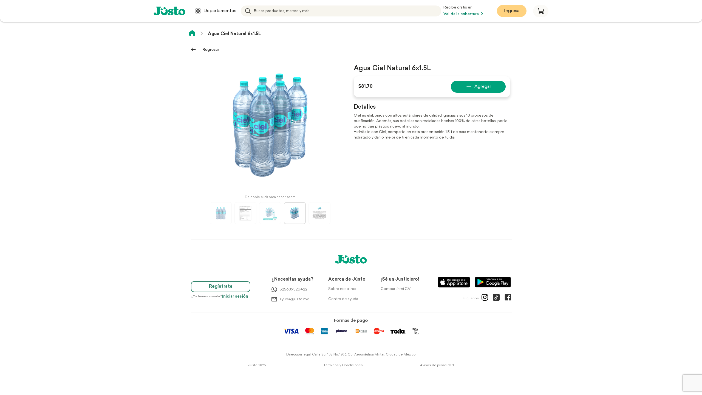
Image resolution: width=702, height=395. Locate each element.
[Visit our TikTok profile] (496, 298)
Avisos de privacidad (437, 365)
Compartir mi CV (396, 289)
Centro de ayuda (343, 299)
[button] (540, 11)
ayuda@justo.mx (294, 299)
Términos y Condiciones (343, 365)
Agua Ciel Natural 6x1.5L (234, 34)
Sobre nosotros (342, 289)
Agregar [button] (482, 86)
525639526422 (293, 289)
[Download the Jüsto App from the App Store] (454, 282)
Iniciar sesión (235, 297)
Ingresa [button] (511, 11)
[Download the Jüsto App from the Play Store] (493, 282)
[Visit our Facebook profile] (508, 298)
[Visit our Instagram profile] (485, 298)
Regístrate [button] (221, 286)
